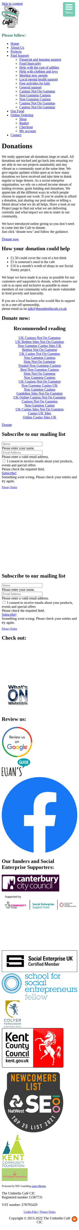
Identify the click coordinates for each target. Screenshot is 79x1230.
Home (15, 43)
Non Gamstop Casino (40, 405)
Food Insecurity (30, 63)
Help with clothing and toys (38, 71)
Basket (24, 123)
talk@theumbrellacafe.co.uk (47, 309)
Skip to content (12, 4)
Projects (16, 51)
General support (30, 87)
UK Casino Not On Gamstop (39, 354)
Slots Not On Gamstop (39, 362)
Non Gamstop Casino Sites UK (39, 346)
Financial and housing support (40, 59)
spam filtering (39, 1186)
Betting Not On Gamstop (39, 350)
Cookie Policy (31, 1211)
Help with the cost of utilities (39, 67)
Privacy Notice (9, 487)
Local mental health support (38, 79)
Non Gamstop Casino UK (40, 385)
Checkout (26, 127)
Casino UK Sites (39, 413)
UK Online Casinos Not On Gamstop (39, 397)
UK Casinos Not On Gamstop (40, 338)
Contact (16, 135)
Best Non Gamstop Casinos (39, 369)
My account (27, 131)
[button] (10, 239)
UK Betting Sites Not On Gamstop (39, 342)
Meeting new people (33, 75)
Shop (23, 119)
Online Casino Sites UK (39, 417)
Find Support (20, 55)
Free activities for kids (34, 83)
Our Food (17, 111)
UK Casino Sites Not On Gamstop (40, 409)
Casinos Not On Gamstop (37, 91)
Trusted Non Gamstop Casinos (39, 365)
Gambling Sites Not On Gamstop (39, 393)
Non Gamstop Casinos (35, 95)
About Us (17, 47)
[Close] (39, 566)
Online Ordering (22, 115)
